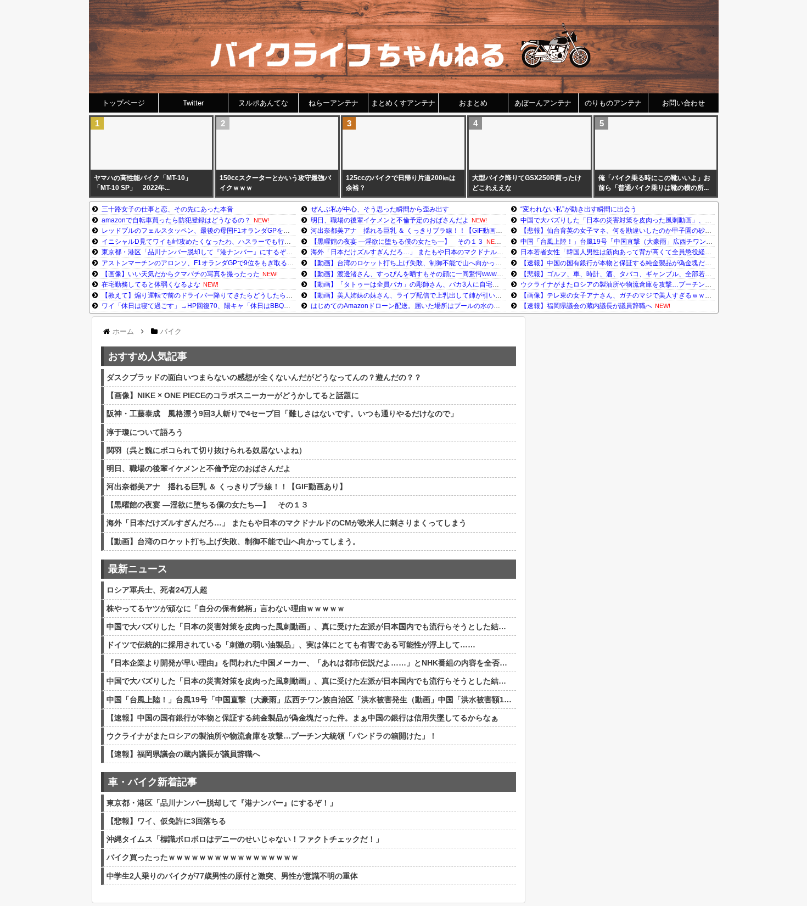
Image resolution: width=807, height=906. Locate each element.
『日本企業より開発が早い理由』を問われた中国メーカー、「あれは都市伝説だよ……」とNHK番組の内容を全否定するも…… (310, 662)
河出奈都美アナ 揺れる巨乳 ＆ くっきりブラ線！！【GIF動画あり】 (413, 230)
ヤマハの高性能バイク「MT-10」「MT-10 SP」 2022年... (143, 183)
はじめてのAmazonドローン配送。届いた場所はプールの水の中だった (415, 306)
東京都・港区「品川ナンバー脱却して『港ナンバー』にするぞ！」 (200, 252)
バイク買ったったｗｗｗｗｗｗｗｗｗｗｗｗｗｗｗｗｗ (203, 857)
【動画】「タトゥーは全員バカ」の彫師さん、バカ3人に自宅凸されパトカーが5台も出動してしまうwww (467, 284)
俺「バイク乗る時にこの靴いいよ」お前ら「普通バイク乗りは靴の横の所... (654, 183)
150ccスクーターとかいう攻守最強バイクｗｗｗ (275, 183)
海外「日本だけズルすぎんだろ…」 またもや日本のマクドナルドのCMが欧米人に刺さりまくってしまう (465, 252)
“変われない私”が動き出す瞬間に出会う (578, 209)
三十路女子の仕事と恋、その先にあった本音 (167, 209)
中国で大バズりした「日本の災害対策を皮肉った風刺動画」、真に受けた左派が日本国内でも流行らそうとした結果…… (310, 626)
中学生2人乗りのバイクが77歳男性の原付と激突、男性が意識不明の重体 (232, 875)
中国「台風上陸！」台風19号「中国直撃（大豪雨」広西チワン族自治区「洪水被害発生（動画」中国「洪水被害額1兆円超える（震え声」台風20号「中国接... (310, 699)
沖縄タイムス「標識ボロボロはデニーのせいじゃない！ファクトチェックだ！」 (245, 839)
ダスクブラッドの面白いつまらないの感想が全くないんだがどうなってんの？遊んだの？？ (264, 377)
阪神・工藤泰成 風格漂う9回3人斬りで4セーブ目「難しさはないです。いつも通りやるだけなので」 (282, 413)
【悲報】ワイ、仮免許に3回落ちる (166, 820)
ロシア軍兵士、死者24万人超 (157, 589)
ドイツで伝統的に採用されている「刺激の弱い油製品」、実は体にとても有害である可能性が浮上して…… (291, 644)
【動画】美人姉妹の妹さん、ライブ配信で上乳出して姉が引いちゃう (413, 295)
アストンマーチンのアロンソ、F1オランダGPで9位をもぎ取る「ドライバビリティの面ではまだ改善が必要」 (263, 263)
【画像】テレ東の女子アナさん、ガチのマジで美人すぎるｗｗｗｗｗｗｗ (629, 295)
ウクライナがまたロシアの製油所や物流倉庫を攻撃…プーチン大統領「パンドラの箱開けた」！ (662, 284)
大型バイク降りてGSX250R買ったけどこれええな (526, 183)
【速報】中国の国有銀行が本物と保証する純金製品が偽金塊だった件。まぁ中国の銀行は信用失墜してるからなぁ (302, 717)
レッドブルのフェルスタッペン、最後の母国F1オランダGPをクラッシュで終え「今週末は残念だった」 (255, 230)
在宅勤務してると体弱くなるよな (151, 284)
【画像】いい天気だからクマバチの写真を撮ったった (181, 274)
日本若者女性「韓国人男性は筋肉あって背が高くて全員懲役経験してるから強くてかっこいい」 (662, 252)
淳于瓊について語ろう (145, 432)
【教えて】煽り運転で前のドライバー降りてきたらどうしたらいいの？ (207, 295)
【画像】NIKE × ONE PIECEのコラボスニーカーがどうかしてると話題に (233, 395)
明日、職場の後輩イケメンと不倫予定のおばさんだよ (390, 220)
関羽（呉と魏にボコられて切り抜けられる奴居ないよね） (206, 450)
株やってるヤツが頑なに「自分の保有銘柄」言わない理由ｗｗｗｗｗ (226, 608)
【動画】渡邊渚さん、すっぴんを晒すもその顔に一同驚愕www (404, 274)
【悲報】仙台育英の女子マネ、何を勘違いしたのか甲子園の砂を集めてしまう (635, 230)
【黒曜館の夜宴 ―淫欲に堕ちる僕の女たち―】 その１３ (397, 241)
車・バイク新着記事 (152, 781)
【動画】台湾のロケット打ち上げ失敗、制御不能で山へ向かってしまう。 (419, 263)
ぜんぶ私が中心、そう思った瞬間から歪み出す (380, 209)
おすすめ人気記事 (147, 356)
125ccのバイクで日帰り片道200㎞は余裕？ (401, 183)
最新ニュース (137, 568)
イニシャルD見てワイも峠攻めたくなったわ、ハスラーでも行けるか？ (206, 241)
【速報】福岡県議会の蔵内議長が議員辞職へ (586, 306)
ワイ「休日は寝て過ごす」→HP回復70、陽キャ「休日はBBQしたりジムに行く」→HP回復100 (243, 306)
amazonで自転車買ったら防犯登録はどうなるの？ (176, 220)
